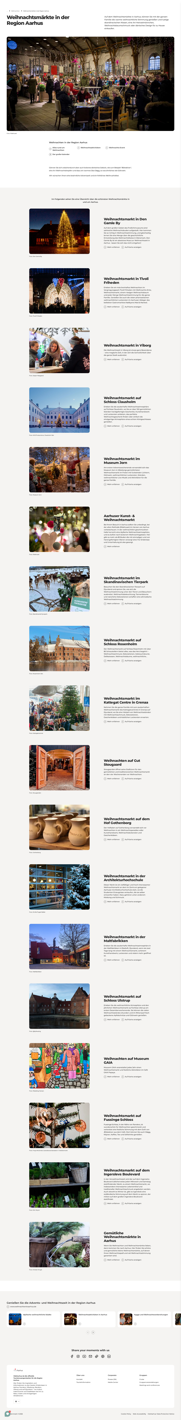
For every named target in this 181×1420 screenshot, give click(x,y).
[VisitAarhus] (19, 1370)
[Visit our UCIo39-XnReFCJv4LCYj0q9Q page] (84, 1356)
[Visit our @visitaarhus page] (96, 1356)
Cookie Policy (126, 1414)
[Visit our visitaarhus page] (72, 1356)
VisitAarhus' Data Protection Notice (161, 1414)
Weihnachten (15, 11)
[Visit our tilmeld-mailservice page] (90, 1356)
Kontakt (79, 1379)
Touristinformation (83, 1382)
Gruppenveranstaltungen (149, 1382)
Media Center (113, 1382)
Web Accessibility (139, 1414)
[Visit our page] (78, 1356)
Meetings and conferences (149, 1385)
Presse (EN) (112, 1379)
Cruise (141, 1379)
